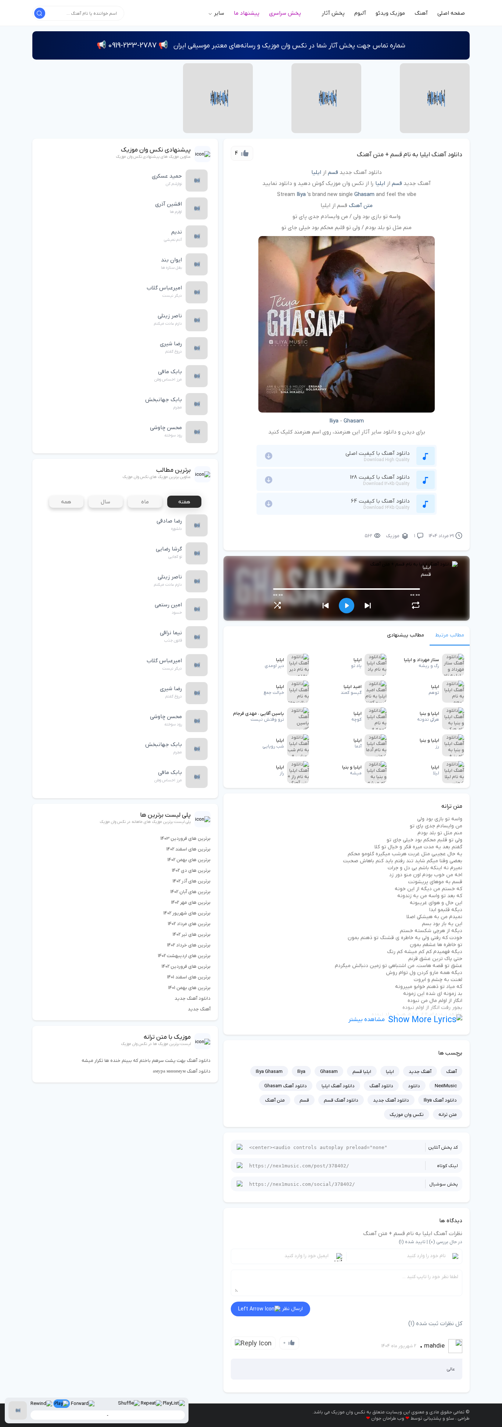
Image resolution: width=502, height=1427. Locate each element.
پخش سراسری (285, 13)
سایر (218, 13)
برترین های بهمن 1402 (189, 860)
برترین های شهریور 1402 (187, 913)
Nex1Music (446, 1086)
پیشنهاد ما (246, 13)
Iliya (301, 194)
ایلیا (316, 172)
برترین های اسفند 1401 (189, 977)
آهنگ (421, 13)
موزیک (392, 536)
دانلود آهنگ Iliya (440, 1100)
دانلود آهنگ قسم (341, 1100)
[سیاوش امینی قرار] (218, 98)
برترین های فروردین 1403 (186, 838)
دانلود (414, 1086)
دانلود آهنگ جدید (391, 1100)
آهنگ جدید (420, 1072)
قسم (333, 172)
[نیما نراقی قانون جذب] (435, 98)
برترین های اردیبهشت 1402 (184, 956)
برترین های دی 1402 (191, 870)
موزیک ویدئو (390, 13)
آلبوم (360, 13)
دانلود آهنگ (381, 1086)
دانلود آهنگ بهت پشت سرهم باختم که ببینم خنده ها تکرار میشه (146, 1060)
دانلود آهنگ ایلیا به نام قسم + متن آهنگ (409, 155)
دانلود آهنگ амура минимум (182, 1071)
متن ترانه (447, 1115)
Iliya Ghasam (269, 1072)
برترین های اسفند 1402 (188, 849)
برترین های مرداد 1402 (189, 924)
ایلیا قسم (361, 1072)
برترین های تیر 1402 (192, 934)
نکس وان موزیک (407, 1115)
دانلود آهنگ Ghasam (285, 1086)
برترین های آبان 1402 (191, 892)
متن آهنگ (361, 205)
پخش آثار (333, 13)
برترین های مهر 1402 (191, 902)
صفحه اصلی (451, 13)
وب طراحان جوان (387, 1418)
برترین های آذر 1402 (192, 881)
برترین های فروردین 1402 (186, 966)
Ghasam (364, 194)
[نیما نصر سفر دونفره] (326, 98)
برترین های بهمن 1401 (189, 988)
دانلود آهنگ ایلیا (338, 1086)
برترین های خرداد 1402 (189, 945)
